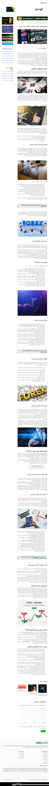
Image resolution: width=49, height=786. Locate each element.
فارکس (43, 53)
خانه (46, 22)
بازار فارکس (40, 95)
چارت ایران (37, 65)
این (38, 155)
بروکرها (27, 543)
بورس (30, 576)
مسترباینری (3, 779)
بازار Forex (44, 588)
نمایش (39, 48)
